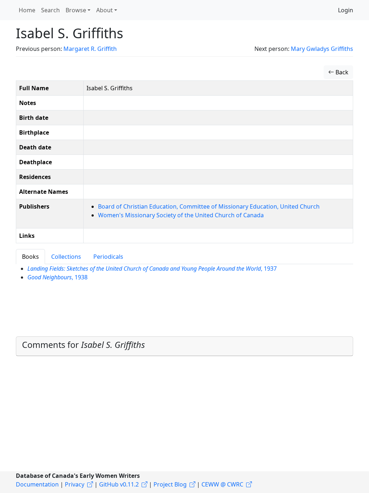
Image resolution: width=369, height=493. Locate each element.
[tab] (184, 346)
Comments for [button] (83, 344)
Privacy (74, 484)
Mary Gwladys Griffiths (322, 49)
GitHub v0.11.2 (119, 484)
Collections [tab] (66, 257)
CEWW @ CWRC (222, 484)
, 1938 (57, 277)
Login (345, 10)
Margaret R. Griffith (90, 49)
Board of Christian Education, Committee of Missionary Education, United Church (209, 206)
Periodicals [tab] (108, 257)
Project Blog (170, 484)
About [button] (104, 10)
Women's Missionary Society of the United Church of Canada (181, 215)
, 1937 (152, 268)
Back (341, 72)
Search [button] (50, 10)
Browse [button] (76, 10)
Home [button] (27, 10)
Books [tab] (30, 257)
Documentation (37, 484)
